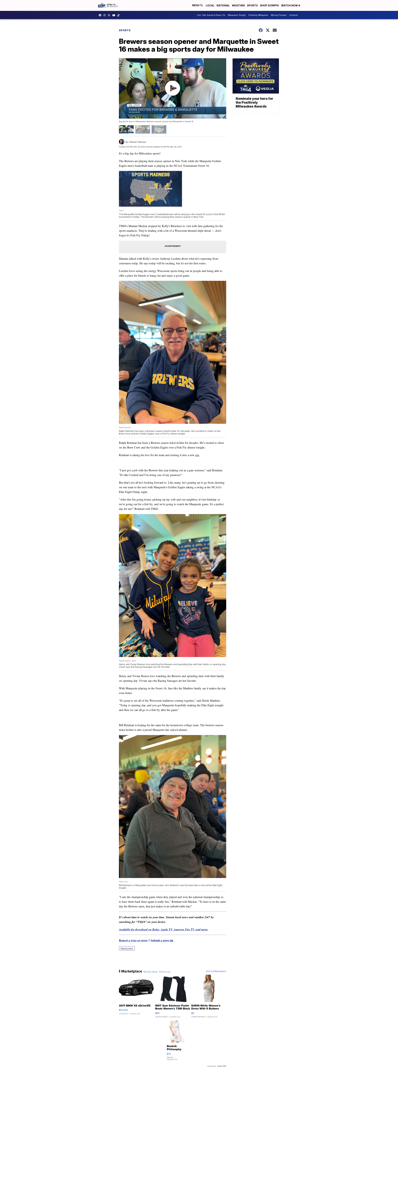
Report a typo (127, 948)
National (223, 5)
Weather (238, 5)
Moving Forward (279, 15)
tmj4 (101, 15)
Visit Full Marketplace (216, 971)
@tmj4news (119, 15)
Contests (293, 15)
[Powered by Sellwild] (221, 1066)
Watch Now (289, 5)
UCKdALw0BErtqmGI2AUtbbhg (114, 15)
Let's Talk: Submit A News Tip (211, 15)
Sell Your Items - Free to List (156, 972)
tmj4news (105, 15)
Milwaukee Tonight (237, 15)
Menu (196, 5)
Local (210, 5)
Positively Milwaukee (258, 15)
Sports (252, 5)
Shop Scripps (269, 5)
